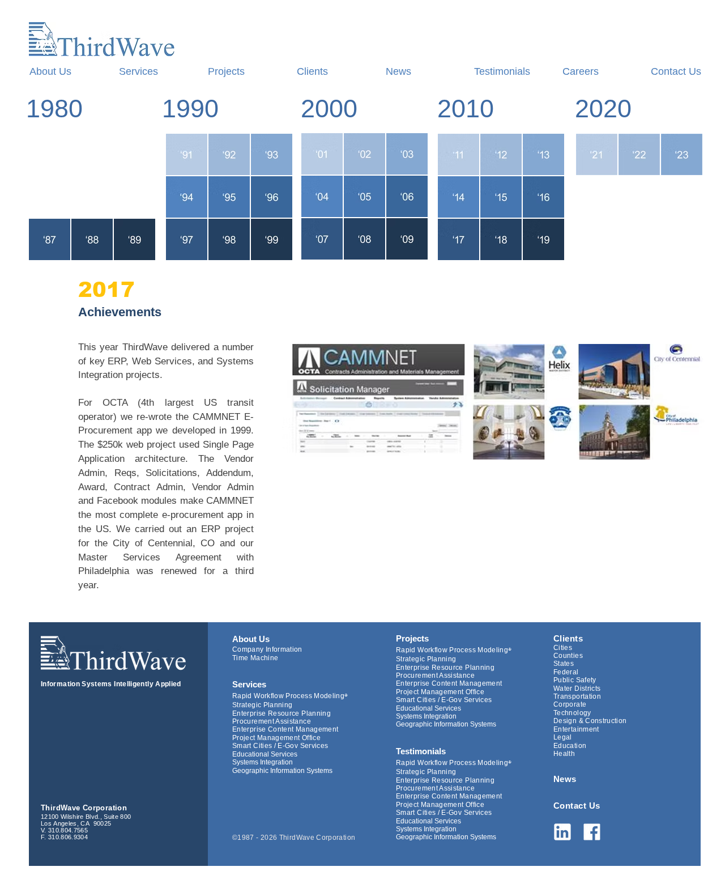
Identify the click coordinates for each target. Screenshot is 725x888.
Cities (562, 648)
